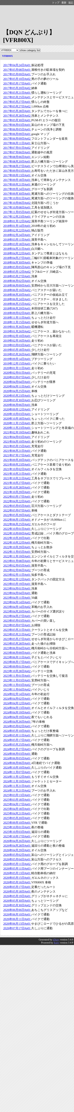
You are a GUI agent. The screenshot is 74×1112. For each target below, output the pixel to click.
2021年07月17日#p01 (17, 455)
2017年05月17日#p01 (17, 83)
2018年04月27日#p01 (17, 258)
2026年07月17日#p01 (17, 928)
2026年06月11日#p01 (17, 919)
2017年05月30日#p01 (17, 120)
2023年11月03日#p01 (17, 680)
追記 (70, 2)
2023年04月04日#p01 (17, 593)
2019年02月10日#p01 (17, 336)
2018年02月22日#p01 (17, 230)
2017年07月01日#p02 (17, 147)
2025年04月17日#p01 (17, 804)
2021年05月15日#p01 (17, 446)
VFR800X (7, 56)
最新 (63, 2)
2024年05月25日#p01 (17, 744)
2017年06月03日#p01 (17, 124)
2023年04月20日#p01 (17, 611)
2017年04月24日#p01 (17, 65)
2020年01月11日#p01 (17, 368)
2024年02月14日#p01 (17, 694)
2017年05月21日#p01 (17, 92)
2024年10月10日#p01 (17, 767)
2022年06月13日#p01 (17, 519)
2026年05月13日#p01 (17, 873)
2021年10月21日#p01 (17, 473)
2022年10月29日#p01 (17, 547)
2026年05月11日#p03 (17, 868)
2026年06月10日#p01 (17, 914)
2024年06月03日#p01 (17, 753)
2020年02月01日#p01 (17, 372)
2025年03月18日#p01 (17, 799)
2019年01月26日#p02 (17, 331)
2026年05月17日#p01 (17, 887)
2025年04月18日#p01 (17, 809)
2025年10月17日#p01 (17, 836)
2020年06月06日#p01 (17, 405)
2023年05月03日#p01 (17, 620)
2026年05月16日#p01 (17, 882)
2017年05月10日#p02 (17, 79)
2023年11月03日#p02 (17, 685)
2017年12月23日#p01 (17, 216)
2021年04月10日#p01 (17, 441)
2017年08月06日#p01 (17, 157)
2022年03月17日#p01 (17, 496)
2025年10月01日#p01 (17, 827)
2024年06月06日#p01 (17, 763)
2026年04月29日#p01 (17, 850)
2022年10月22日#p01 (17, 542)
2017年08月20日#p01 (17, 161)
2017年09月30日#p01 (17, 193)
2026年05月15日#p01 (17, 877)
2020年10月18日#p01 (17, 418)
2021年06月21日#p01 (17, 450)
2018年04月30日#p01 (17, 262)
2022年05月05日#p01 (17, 506)
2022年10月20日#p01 (17, 538)
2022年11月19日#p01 (17, 556)
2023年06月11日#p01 (17, 657)
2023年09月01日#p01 (17, 666)
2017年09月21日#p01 (17, 184)
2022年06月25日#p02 (17, 524)
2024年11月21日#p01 (17, 786)
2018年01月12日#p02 (17, 221)
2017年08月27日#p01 (17, 166)
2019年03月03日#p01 (17, 345)
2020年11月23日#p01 (17, 427)
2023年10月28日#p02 (17, 671)
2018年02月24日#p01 (17, 235)
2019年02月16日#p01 (17, 340)
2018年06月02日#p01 (17, 281)
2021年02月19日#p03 (17, 432)
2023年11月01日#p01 (17, 675)
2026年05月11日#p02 (17, 864)
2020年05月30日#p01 (17, 400)
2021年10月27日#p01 (17, 483)
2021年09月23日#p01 (17, 464)
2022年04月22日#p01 (17, 501)
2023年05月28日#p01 (17, 643)
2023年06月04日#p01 (17, 648)
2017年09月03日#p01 (17, 170)
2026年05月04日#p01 (17, 859)
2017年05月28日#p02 (17, 115)
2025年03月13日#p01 (17, 795)
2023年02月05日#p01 (17, 565)
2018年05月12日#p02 (17, 271)
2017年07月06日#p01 (17, 152)
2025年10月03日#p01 (17, 831)
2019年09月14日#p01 (17, 359)
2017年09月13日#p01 (17, 175)
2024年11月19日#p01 (17, 781)
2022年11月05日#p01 (17, 551)
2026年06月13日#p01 (17, 923)
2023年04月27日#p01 (17, 616)
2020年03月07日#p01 (17, 377)
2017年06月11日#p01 (17, 143)
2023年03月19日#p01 (17, 584)
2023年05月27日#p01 (17, 639)
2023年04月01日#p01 (17, 588)
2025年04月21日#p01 (17, 813)
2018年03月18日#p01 (17, 244)
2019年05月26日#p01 (17, 354)
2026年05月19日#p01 (17, 896)
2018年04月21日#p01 (17, 248)
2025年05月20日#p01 (17, 818)
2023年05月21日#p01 (17, 629)
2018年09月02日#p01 (17, 313)
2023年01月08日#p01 (17, 561)
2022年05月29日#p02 (17, 515)
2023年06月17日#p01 (17, 662)
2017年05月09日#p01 (17, 74)
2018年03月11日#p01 (17, 239)
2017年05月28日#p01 (17, 111)
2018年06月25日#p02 (17, 303)
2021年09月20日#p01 (17, 460)
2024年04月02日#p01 (17, 698)
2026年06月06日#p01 (17, 910)
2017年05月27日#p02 (17, 106)
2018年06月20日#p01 (17, 294)
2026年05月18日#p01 (17, 891)
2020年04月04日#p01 (17, 382)
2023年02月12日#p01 (17, 579)
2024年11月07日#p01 (17, 772)
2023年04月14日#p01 (17, 602)
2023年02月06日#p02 (17, 570)
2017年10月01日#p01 (17, 198)
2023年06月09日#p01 (17, 652)
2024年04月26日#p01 (17, 721)
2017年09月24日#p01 (17, 189)
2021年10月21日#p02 (17, 478)
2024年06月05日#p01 (17, 758)
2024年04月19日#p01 (17, 712)
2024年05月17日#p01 (17, 740)
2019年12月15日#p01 (17, 363)
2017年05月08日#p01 (17, 69)
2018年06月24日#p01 (17, 299)
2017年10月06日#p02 (17, 202)
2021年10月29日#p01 (17, 492)
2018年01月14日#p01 (17, 225)
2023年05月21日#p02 (17, 634)
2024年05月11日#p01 (17, 735)
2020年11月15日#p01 (17, 423)
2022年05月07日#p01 (17, 510)
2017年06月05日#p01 (17, 129)
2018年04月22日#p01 (17, 253)
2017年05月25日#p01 (17, 97)
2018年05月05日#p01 (17, 267)
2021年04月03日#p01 (17, 437)
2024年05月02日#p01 (17, 726)
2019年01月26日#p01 (17, 326)
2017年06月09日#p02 (17, 138)
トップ (55, 2)
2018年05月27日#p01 (17, 276)
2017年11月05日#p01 (17, 212)
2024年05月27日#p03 (17, 749)
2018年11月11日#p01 (17, 317)
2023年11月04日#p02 (17, 689)
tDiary (56, 939)
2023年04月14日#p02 (17, 607)
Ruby (56, 942)
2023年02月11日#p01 (17, 574)
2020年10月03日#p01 (17, 414)
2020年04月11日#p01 (17, 386)
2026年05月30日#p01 (17, 900)
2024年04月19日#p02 (17, 717)
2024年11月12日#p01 (17, 776)
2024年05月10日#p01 (17, 730)
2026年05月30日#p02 (17, 905)
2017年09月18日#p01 (17, 180)
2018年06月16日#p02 (17, 290)
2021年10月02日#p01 (17, 469)
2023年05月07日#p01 (17, 625)
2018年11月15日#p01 (17, 322)
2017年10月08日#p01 (17, 207)
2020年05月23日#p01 (17, 395)
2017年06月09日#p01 (17, 134)
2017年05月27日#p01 (17, 101)
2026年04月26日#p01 (17, 841)
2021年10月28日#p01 (17, 487)
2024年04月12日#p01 (17, 703)
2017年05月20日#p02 (17, 88)
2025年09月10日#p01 (17, 822)
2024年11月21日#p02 (17, 790)
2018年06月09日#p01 (17, 285)
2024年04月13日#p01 (17, 708)
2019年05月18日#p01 (17, 349)
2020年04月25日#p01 (17, 391)
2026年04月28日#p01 (17, 845)
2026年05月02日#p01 (17, 854)
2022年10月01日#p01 (17, 528)
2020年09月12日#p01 (17, 409)
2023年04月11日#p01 (17, 597)
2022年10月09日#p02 (17, 533)
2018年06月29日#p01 (17, 308)
